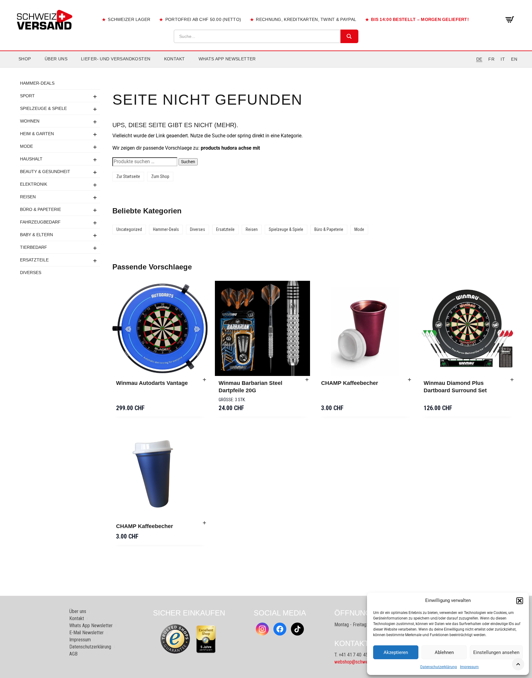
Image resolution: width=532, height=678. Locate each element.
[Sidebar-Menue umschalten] (266, 67)
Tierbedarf (33, 247)
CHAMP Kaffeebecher (349, 383)
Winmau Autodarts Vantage (152, 383)
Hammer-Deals (37, 83)
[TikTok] (297, 629)
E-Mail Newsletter (86, 633)
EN (514, 59)
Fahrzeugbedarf (40, 222)
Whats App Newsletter (227, 58)
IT (503, 59)
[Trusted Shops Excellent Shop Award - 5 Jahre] (206, 639)
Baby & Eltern (36, 234)
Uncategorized (129, 229)
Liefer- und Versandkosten (116, 58)
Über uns (56, 58)
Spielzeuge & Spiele (43, 108)
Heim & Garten (37, 133)
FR (491, 59)
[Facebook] (279, 629)
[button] (520, 601)
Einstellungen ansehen (496, 652)
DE (479, 59)
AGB (73, 654)
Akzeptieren (396, 652)
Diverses (30, 272)
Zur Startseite (128, 176)
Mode (26, 146)
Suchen (188, 161)
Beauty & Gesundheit (45, 171)
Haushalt (31, 158)
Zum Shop (160, 176)
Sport (27, 95)
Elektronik (33, 184)
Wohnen (29, 121)
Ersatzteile (34, 259)
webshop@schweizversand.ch (363, 662)
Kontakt (174, 58)
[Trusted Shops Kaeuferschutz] (175, 639)
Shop (24, 58)
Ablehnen (444, 652)
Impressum (469, 667)
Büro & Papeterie (40, 209)
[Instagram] (262, 629)
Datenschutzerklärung (438, 667)
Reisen (28, 196)
